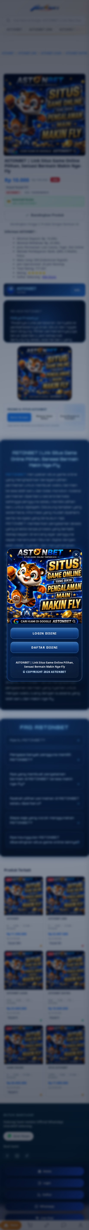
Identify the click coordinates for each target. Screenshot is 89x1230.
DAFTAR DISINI (44, 646)
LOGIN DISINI (45, 632)
